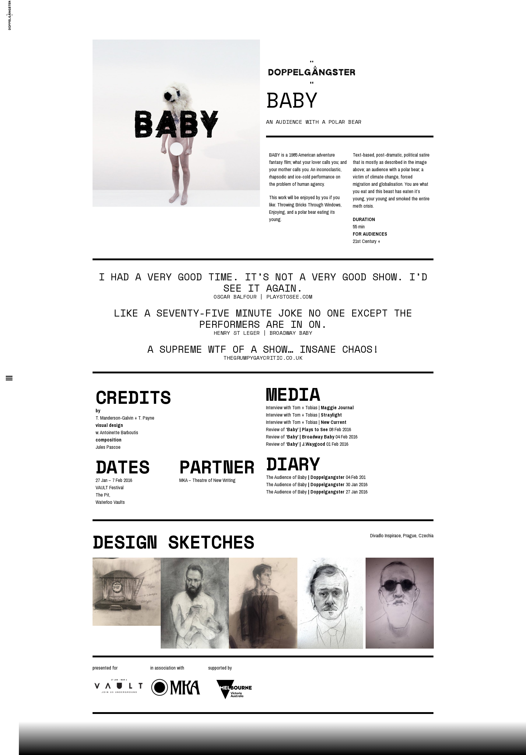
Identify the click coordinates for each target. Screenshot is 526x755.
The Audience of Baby (286, 477)
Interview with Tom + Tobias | (310, 407)
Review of (297, 429)
